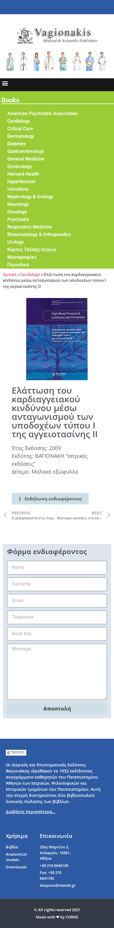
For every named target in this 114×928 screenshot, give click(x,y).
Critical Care (20, 128)
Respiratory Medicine (29, 227)
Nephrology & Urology (30, 196)
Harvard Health (23, 174)
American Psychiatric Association (42, 113)
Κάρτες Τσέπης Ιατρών (31, 249)
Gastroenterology (25, 151)
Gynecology (19, 166)
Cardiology (18, 121)
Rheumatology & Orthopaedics (39, 234)
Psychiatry (18, 219)
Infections (17, 189)
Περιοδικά (18, 264)
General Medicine (25, 159)
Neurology (18, 204)
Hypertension (21, 181)
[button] (5, 83)
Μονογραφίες (22, 257)
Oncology (17, 212)
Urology (15, 242)
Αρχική (9, 274)
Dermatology (20, 136)
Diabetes (16, 144)
